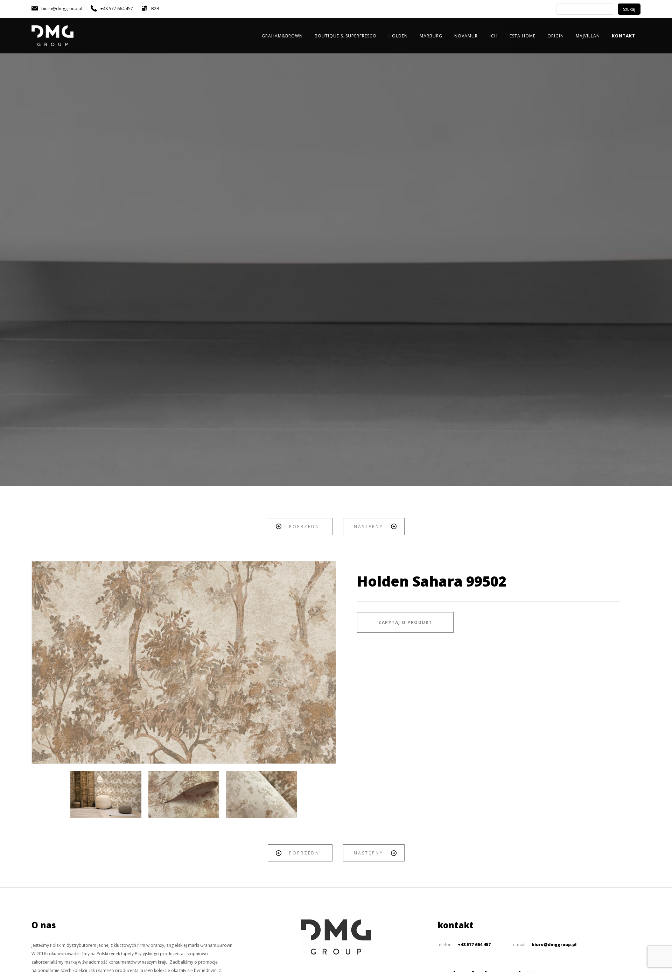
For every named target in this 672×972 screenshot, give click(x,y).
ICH (494, 36)
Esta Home (523, 36)
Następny (368, 527)
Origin (555, 36)
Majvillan (588, 36)
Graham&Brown (282, 36)
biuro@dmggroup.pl (554, 945)
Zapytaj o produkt (405, 622)
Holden (398, 36)
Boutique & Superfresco (346, 36)
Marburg (431, 36)
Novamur (466, 36)
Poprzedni (305, 527)
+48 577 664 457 (474, 945)
